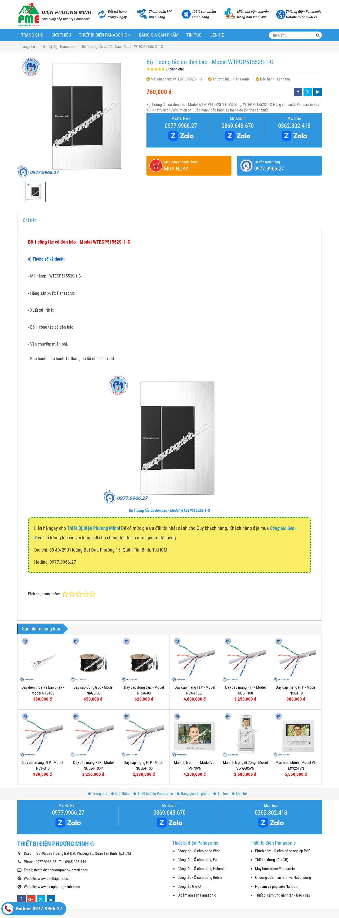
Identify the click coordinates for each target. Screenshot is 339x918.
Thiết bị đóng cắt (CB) (271, 859)
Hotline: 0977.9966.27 (38, 909)
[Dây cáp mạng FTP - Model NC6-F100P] (194, 659)
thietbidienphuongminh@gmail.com (61, 870)
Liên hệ (216, 35)
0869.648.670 (237, 125)
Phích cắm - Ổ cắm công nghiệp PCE (282, 851)
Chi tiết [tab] (29, 220)
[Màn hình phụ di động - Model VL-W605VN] (245, 734)
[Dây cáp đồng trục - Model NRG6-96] (93, 659)
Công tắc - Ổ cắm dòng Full (197, 859)
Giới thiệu (61, 35)
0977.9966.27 (181, 125)
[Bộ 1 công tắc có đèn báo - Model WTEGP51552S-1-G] (79, 117)
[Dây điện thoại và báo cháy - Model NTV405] (42, 659)
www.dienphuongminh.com (59, 886)
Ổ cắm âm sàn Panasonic (196, 895)
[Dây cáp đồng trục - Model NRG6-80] (144, 659)
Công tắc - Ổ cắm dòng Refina (199, 877)
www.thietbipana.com (54, 878)
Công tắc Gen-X (189, 886)
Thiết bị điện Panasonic (103, 35)
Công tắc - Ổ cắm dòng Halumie (201, 868)
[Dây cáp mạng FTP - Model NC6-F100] (245, 659)
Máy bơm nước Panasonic (275, 868)
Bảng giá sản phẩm (159, 35)
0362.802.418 (294, 125)
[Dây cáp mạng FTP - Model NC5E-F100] (144, 734)
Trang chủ (32, 35)
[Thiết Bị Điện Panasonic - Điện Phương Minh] (54, 14)
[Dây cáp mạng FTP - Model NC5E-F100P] (93, 734)
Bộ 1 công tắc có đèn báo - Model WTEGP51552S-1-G (169, 510)
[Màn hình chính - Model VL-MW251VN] (296, 734)
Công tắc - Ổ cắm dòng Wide (198, 851)
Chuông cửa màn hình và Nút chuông (283, 877)
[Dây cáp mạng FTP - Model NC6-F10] (296, 659)
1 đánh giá (175, 69)
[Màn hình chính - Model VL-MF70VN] (194, 734)
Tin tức (194, 35)
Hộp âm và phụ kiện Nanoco (276, 886)
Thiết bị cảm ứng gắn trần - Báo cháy (282, 895)
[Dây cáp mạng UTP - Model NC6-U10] (42, 734)
